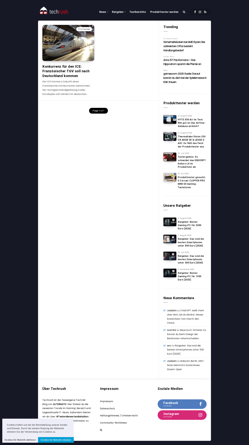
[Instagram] (200, 12)
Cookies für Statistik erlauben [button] (56, 440)
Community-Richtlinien (113, 422)
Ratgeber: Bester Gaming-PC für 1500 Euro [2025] (189, 276)
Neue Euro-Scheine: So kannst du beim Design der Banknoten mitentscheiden (186, 334)
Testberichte (137, 11)
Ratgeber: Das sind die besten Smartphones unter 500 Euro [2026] (191, 242)
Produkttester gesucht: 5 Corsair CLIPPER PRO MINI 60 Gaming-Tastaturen (192, 182)
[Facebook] (195, 12)
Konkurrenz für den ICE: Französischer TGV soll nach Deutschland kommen (65, 71)
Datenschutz (107, 408)
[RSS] (205, 12)
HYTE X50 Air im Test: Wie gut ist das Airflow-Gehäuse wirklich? (191, 123)
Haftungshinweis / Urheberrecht (119, 415)
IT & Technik (84, 29)
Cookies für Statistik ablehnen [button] (20, 440)
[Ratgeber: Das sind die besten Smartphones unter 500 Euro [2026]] (169, 239)
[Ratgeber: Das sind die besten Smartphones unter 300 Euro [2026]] (169, 256)
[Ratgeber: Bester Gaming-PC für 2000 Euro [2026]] (169, 222)
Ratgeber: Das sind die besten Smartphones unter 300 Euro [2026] (191, 259)
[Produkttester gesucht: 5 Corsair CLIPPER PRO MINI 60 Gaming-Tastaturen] (169, 177)
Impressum (106, 401)
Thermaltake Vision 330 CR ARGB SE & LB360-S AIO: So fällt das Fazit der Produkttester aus (191, 141)
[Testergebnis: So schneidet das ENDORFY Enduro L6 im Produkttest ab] (169, 157)
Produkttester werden (164, 11)
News (102, 11)
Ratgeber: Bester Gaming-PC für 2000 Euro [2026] (189, 225)
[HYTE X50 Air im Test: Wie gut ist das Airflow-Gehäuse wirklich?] (169, 119)
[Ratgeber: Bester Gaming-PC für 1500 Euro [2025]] (169, 273)
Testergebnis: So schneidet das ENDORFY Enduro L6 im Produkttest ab (192, 161)
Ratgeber (118, 11)
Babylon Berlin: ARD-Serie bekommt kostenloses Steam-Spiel (185, 365)
